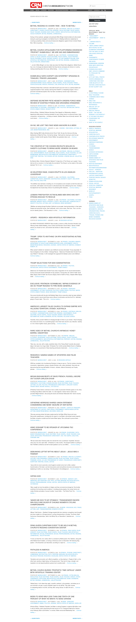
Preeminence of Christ (55, 460)
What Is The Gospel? (96, 122)
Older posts (35, 22)
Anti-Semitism (42, 480)
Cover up (70, 408)
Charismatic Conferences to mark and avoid (96, 59)
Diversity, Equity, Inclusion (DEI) (58, 201)
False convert (41, 57)
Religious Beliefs (73, 480)
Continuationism (36, 83)
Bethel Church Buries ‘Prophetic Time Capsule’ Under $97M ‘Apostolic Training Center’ (55, 571)
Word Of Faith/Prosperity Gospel (95, 193)
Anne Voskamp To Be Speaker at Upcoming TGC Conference (51, 428)
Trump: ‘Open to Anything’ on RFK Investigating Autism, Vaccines (55, 237)
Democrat (47, 179)
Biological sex (71, 507)
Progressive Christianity (67, 154)
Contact (97, 10)
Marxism (63, 480)
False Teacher (35, 32)
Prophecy (51, 84)
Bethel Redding (47, 34)
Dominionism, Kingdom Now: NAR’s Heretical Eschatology (96, 65)
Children (72, 241)
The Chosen (48, 156)
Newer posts (77, 22)
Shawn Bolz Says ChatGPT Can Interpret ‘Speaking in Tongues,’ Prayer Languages (54, 77)
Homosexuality (75, 201)
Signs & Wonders (45, 316)
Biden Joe (60, 411)
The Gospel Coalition (71, 436)
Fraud (75, 83)
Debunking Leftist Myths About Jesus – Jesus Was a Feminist (54, 452)
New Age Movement (95, 164)
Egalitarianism (42, 458)
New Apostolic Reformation (70, 32)
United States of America (65, 245)
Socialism (54, 556)
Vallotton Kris (35, 62)
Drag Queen (72, 530)
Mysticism (38, 436)
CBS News (52, 411)
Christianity (34, 30)
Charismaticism (72, 55)
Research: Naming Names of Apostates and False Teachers (53, 356)
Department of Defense (38, 107)
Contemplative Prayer (96, 136)
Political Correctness (61, 290)
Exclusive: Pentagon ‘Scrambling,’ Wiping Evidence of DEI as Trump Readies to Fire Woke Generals (55, 284)
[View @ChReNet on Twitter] (102, 10)
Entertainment (39, 153)
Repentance (51, 60)
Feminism (33, 460)
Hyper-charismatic (36, 339)
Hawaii (42, 603)
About (90, 10)
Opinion (43, 10)
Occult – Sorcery (95, 169)
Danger (39, 201)
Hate (52, 480)
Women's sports (57, 509)
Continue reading (49, 43)
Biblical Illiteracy (73, 29)
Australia (72, 311)
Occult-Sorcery (35, 34)
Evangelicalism (51, 383)
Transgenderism (45, 509)
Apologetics (93, 132)
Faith (50, 554)
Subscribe (97, 20)
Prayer (44, 84)
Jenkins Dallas (69, 156)
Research (73, 10)
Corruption (34, 179)
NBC (48, 130)
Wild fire (43, 180)
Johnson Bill (57, 34)
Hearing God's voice (48, 32)
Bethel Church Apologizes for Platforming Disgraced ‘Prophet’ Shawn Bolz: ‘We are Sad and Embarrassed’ (56, 51)
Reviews (51, 10)
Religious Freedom (36, 556)
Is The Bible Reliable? (96, 116)
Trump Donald (62, 267)
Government (51, 107)
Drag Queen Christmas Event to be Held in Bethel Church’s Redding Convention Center (53, 526)
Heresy (57, 32)
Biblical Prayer (94, 110)
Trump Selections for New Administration (50, 263)
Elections (42, 383)
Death (41, 179)
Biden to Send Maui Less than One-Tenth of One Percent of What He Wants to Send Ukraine (52, 597)
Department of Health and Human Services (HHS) (46, 243)
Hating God (35, 476)
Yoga (90, 197)
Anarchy (71, 479)
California (70, 177)
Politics (63, 107)
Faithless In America (39, 549)
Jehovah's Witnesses (96, 152)
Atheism (69, 552)
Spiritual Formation (96, 185)
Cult (31, 153)
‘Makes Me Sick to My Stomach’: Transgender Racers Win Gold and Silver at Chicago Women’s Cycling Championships (54, 502)
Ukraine (53, 603)
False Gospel (75, 30)
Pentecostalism (35, 84)
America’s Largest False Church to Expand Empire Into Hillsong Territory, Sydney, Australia (56, 307)
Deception (48, 30)
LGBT (58, 107)
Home (32, 10)
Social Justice (49, 462)
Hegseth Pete (50, 109)
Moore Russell (45, 386)
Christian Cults (94, 134)
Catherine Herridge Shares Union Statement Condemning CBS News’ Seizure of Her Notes (51, 403)
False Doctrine (64, 30)
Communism (34, 554)
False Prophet (73, 57)
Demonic (56, 30)
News (37, 10)
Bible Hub (92, 101)
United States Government (48, 267)
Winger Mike (45, 62)
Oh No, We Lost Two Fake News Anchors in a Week (53, 125)
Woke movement (66, 203)
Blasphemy (41, 337)
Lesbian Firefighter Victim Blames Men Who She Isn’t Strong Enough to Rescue (54, 195)
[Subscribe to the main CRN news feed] (105, 10)
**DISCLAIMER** (93, 36)
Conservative (70, 106)
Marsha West (42, 29)
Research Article (66, 220)
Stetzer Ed (55, 386)
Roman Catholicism (95, 181)
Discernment (67, 313)
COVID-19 (33, 57)
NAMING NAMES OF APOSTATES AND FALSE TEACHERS (96, 160)
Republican (70, 107)
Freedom (55, 554)
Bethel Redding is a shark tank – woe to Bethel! (52, 26)
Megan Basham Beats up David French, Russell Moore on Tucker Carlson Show (55, 377)
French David (34, 386)
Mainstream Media (40, 130)
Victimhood (56, 203)
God (78, 434)
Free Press (51, 409)
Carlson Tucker (72, 385)
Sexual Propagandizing (38, 482)
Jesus (32, 436)
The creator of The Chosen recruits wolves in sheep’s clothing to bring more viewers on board (54, 147)
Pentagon (48, 290)
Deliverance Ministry (96, 138)
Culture (33, 458)
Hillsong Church (69, 316)
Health (75, 243)
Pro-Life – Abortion (95, 171)
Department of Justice (38, 409)
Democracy (34, 383)
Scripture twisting (37, 156)
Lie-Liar (61, 58)
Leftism (76, 128)
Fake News (69, 128)
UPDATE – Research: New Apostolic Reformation (52, 217)
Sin (57, 60)
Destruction (55, 179)
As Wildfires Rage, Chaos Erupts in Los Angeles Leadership (52, 173)
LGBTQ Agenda (93, 154)
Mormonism (34, 154)
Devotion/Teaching (62, 10)
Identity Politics (36, 203)
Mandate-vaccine (69, 58)
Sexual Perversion (46, 534)
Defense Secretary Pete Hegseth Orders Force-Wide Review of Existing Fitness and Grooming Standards (55, 101)
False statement (36, 58)
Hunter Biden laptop (71, 409)
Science (53, 245)
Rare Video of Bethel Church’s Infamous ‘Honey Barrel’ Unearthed (52, 331)
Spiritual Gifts (63, 84)
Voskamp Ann (34, 437)
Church (41, 30)
